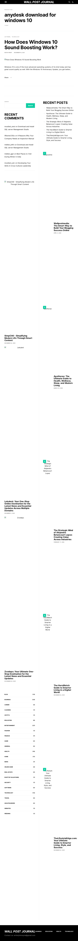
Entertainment (9, 725)
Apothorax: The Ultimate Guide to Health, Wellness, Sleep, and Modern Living (59, 115)
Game (6, 741)
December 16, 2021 (19, 52)
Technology (15, 36)
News (6, 762)
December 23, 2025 (59, 695)
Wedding (7, 813)
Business (7, 699)
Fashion (7, 730)
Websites (7, 808)
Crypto (7, 715)
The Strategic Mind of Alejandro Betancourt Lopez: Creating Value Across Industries (59, 124)
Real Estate (8, 772)
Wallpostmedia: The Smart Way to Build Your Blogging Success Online (60, 109)
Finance (7, 736)
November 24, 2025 (10, 681)
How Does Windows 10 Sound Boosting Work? (31, 44)
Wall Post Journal (19, 931)
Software (7, 36)
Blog (6, 694)
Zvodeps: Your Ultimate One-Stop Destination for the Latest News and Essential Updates (19, 675)
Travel (6, 798)
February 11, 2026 (59, 542)
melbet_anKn (9, 145)
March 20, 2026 (58, 388)
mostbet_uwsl (9, 126)
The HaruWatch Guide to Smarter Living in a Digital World (59, 131)
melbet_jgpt (9, 154)
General (7, 746)
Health (6, 751)
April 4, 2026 (57, 233)
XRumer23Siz (9, 136)
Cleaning (7, 710)
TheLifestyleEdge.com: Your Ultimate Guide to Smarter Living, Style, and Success (59, 137)
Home (6, 756)
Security (7, 782)
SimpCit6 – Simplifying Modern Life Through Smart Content (18, 338)
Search (6, 101)
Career (6, 705)
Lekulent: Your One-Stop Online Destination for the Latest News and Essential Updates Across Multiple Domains (17, 506)
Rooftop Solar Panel (11, 777)
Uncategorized (9, 803)
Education (8, 720)
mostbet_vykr (9, 163)
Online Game (8, 767)
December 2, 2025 (9, 513)
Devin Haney (8, 52)
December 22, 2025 (9, 343)
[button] (73, 2)
